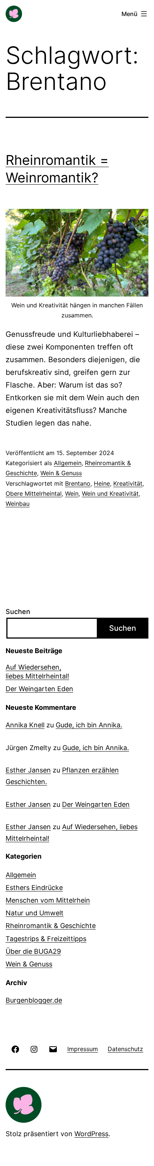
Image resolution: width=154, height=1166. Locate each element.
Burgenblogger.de (34, 1000)
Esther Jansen (28, 770)
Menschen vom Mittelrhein (48, 900)
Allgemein (67, 463)
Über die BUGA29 (33, 951)
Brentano (77, 483)
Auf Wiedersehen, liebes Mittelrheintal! (37, 671)
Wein (71, 493)
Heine (102, 483)
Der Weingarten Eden (39, 689)
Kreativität (127, 483)
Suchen (18, 611)
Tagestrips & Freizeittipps (46, 939)
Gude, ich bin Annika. (89, 725)
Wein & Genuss (61, 473)
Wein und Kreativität (110, 493)
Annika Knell (25, 725)
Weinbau (18, 503)
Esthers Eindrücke (34, 887)
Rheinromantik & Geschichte (51, 926)
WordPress (91, 1134)
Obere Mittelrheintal (34, 493)
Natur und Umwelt (35, 913)
